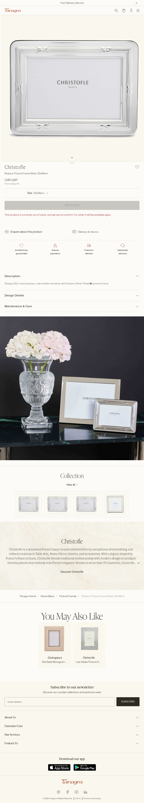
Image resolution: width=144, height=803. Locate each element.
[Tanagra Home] (12, 10)
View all (70, 485)
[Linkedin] (85, 791)
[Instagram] (58, 791)
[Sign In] (131, 10)
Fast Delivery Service (72, 3)
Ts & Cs (78, 798)
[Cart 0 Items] (124, 10)
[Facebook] (67, 791)
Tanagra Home (28, 596)
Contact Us (11, 743)
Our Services (12, 735)
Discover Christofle (72, 572)
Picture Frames (67, 596)
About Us (10, 717)
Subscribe (128, 701)
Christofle (15, 167)
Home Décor (47, 596)
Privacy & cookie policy (92, 798)
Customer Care (13, 726)
